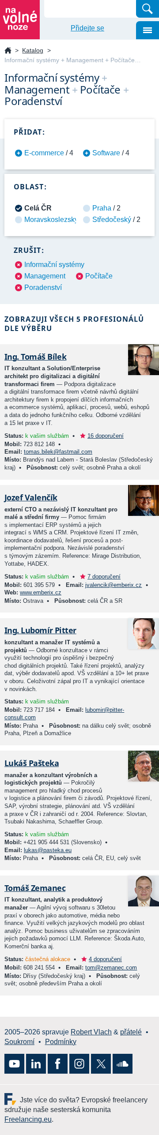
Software (106, 153)
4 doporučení (105, 959)
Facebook (58, 1064)
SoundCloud (122, 1064)
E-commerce (44, 153)
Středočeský (111, 219)
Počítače (99, 276)
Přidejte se (87, 28)
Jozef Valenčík (30, 497)
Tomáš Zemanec (34, 888)
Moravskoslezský (51, 219)
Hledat (147, 9)
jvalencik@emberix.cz (113, 585)
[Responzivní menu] (147, 30)
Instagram (79, 1064)
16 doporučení (105, 435)
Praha (101, 208)
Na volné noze (7, 51)
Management (44, 276)
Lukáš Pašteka (31, 763)
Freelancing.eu (12, 1099)
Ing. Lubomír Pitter (40, 630)
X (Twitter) (101, 1064)
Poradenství (43, 287)
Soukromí (19, 1041)
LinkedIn (36, 1064)
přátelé (131, 1032)
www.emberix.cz (40, 592)
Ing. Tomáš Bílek (35, 356)
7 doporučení (104, 576)
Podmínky (60, 1041)
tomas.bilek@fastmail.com (58, 451)
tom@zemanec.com (111, 967)
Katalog (32, 50)
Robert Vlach (91, 1032)
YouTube (14, 1064)
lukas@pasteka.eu (48, 850)
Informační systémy (54, 264)
